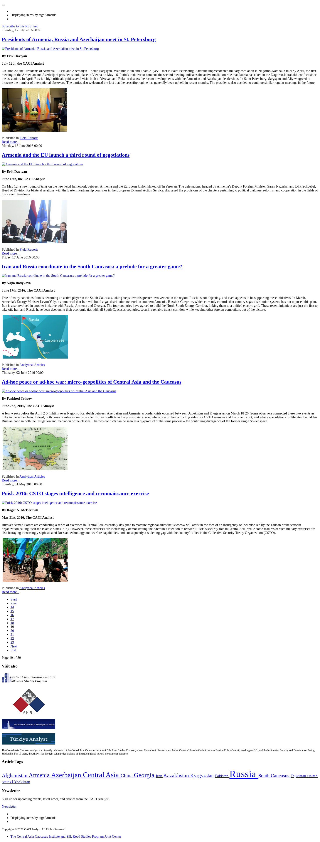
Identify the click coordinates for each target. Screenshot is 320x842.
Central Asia (102, 775)
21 (12, 634)
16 (12, 615)
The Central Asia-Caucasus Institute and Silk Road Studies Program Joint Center (65, 836)
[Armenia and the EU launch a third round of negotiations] (42, 164)
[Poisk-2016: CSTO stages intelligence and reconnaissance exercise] (49, 503)
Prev (13, 603)
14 (12, 607)
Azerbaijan (67, 775)
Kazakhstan (176, 775)
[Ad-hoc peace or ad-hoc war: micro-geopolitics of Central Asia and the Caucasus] (59, 391)
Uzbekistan (21, 782)
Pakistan (222, 776)
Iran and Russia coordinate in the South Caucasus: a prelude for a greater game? (92, 266)
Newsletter (9, 806)
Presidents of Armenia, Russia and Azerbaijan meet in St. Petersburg (79, 39)
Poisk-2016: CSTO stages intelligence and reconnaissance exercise (75, 493)
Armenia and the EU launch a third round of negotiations (66, 155)
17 (12, 619)
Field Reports (29, 138)
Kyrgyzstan (202, 775)
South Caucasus (274, 775)
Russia (243, 773)
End (13, 650)
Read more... (10, 142)
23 (12, 642)
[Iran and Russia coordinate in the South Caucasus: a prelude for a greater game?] (58, 275)
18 (12, 623)
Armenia (40, 775)
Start (13, 599)
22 (12, 638)
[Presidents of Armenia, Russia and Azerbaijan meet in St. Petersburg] (50, 48)
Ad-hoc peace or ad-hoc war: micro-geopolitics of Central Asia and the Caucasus (91, 382)
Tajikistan (299, 776)
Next (13, 646)
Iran (159, 776)
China (127, 775)
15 (12, 611)
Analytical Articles (32, 365)
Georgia (145, 775)
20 (12, 630)
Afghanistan (15, 775)
